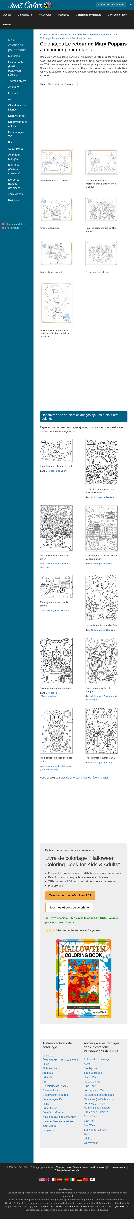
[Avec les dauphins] (56, 221)
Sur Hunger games (95, 1129)
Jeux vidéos (49, 1125)
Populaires (63, 14)
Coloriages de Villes (101, 563)
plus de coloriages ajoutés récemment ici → (86, 777)
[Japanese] (92, 1179)
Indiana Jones (92, 1081)
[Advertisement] (73, 117)
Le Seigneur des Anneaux (99, 1094)
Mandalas (48, 1055)
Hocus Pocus (91, 1077)
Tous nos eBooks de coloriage (69, 907)
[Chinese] (85, 1179)
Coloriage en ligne (117, 14)
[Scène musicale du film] (101, 265)
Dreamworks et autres (55, 1094)
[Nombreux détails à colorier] (56, 174)
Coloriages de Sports (56, 470)
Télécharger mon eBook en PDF (70, 895)
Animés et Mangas (53, 1112)
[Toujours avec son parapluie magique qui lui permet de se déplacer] (56, 323)
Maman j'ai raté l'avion (97, 1107)
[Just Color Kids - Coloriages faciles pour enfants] (53, 1179)
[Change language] (130, 4)
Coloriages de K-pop (101, 762)
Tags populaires (63, 1167)
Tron (86, 1134)
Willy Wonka (91, 1143)
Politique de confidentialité (67, 1170)
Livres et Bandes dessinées (58, 1121)
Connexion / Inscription (111, 4)
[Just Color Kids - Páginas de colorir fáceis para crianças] (66, 1179)
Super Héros (49, 1108)
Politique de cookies (116, 1167)
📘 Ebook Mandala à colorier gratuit (13, 226)
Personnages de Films (103, 34)
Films (45, 1103)
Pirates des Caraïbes (96, 1112)
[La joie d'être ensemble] (56, 265)
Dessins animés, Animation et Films (69, 34)
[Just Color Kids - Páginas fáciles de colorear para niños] (59, 1179)
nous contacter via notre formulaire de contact (67, 1206)
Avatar (87, 1064)
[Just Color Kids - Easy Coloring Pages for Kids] (44, 1179)
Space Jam (90, 1116)
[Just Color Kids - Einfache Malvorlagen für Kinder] (79, 1179)
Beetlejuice (90, 1068)
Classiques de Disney (55, 1086)
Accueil (7, 14)
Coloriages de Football (57, 610)
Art (44, 1081)
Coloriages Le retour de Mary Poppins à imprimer (66, 38)
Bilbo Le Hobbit (93, 1072)
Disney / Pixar (50, 1090)
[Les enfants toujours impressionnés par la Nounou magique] (101, 174)
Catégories (23, 14)
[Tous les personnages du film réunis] (101, 221)
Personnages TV (52, 1099)
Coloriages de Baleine (102, 497)
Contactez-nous (80, 1167)
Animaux (47, 1072)
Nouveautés (45, 14)
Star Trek (89, 1120)
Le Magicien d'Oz (94, 1090)
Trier (42, 84)
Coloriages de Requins (103, 630)
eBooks (7, 24)
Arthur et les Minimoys (96, 1059)
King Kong (90, 1086)
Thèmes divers (51, 1068)
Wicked (88, 1138)
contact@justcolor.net (118, 1206)
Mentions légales (98, 1167)
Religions (48, 1130)
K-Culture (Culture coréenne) (59, 1117)
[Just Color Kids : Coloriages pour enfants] (30, 4)
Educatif (47, 1077)
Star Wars (89, 1125)
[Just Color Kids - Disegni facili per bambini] (72, 1179)
